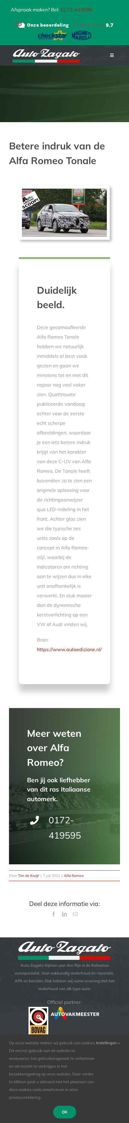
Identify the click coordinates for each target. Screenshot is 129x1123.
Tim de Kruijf (28, 875)
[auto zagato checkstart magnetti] (64, 33)
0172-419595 (77, 10)
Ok (65, 1112)
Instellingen (107, 1042)
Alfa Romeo (74, 875)
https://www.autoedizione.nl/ (69, 649)
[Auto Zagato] (64, 25)
